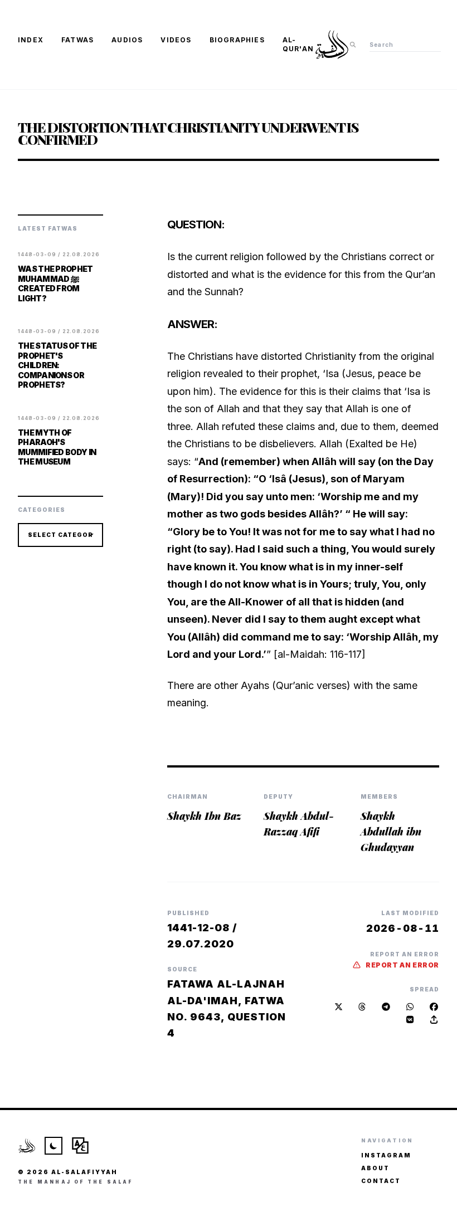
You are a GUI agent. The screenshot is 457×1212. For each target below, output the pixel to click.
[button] (434, 1019)
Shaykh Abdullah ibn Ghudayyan (391, 831)
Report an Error (402, 965)
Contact (381, 1180)
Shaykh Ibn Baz (204, 816)
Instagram (386, 1155)
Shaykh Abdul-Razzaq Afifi (299, 823)
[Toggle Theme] (53, 1146)
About (375, 1168)
